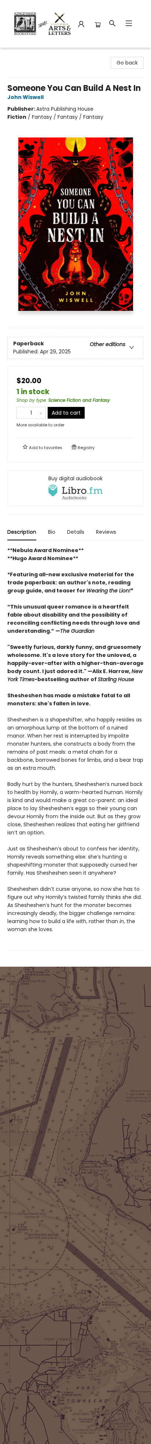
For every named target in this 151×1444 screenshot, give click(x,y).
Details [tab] (75, 532)
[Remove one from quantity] (21, 413)
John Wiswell (25, 97)
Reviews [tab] (106, 532)
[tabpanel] (75, 748)
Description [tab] (21, 532)
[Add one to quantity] (40, 413)
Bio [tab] (51, 532)
